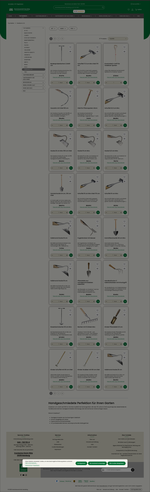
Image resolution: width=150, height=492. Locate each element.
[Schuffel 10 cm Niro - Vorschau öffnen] (124, 181)
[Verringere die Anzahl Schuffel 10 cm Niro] (106, 212)
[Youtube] (24, 475)
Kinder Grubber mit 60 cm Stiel (89, 370)
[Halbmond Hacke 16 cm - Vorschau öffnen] (70, 226)
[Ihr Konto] (132, 9)
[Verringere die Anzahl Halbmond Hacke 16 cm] (52, 255)
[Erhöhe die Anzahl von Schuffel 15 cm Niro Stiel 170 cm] (94, 212)
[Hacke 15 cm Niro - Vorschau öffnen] (97, 138)
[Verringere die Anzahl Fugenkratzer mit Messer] (79, 255)
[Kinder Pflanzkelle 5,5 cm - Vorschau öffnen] (124, 315)
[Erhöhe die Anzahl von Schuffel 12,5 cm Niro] (121, 125)
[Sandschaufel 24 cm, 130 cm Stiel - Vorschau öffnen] (70, 181)
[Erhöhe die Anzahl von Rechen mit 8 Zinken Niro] (94, 344)
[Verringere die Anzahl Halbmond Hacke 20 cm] (106, 387)
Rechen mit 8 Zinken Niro (86, 327)
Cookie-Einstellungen (58, 447)
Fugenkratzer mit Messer (86, 238)
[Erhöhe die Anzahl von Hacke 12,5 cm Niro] (121, 168)
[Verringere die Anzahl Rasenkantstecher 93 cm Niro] (52, 344)
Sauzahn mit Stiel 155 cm (59, 108)
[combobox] (77, 7)
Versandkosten (103, 486)
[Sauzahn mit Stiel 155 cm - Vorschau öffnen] (70, 96)
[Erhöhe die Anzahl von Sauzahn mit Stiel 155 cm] (67, 125)
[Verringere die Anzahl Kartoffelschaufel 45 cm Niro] (106, 255)
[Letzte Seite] (62, 38)
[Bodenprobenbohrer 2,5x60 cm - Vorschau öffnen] (70, 51)
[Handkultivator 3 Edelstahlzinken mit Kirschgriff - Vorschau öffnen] (124, 268)
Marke (62, 28)
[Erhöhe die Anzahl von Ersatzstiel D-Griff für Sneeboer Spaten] (121, 82)
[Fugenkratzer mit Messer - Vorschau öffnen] (97, 226)
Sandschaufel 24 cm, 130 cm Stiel (60, 194)
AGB (58, 442)
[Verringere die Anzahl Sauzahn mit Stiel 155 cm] (52, 125)
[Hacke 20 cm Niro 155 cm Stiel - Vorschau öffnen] (70, 138)
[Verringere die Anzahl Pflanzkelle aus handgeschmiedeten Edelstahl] (79, 301)
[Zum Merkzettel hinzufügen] (70, 47)
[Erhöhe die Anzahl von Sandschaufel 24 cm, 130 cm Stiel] (67, 212)
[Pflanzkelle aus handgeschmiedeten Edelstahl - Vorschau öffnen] (97, 268)
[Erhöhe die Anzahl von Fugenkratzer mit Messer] (94, 255)
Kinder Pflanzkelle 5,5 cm (114, 327)
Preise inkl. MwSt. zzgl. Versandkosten (61, 77)
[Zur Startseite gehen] (19, 10)
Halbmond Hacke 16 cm (58, 238)
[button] (43, 28)
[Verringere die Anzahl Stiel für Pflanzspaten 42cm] (79, 125)
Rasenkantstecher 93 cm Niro (61, 327)
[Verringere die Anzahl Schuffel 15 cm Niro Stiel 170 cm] (79, 212)
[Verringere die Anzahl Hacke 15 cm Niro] (79, 168)
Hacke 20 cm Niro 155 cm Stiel (61, 151)
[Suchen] (103, 7)
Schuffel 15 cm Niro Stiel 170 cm (89, 193)
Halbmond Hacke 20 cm (113, 370)
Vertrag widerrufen (57, 439)
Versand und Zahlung (92, 442)
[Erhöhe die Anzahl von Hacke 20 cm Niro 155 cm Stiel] (67, 168)
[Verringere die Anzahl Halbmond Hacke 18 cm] (52, 301)
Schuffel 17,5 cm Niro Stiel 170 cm (88, 64)
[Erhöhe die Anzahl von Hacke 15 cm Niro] (94, 168)
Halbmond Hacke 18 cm (58, 281)
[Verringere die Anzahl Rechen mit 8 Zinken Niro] (79, 344)
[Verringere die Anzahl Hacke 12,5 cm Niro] (106, 168)
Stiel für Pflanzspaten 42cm (87, 108)
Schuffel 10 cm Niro (111, 193)
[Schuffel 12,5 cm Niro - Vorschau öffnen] (124, 96)
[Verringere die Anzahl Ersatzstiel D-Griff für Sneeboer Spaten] (106, 82)
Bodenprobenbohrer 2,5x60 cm (60, 64)
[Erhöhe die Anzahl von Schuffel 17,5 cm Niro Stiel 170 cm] (94, 82)
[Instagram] (26, 475)
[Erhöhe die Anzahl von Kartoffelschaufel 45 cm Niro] (121, 255)
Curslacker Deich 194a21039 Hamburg (23, 454)
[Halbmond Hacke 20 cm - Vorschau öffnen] (124, 357)
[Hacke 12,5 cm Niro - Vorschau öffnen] (124, 138)
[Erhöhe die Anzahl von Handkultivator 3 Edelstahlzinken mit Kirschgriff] (121, 301)
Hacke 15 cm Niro (84, 151)
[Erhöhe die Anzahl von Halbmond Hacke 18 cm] (67, 301)
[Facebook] (21, 475)
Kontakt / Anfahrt (92, 447)
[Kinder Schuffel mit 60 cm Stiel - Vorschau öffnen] (70, 357)
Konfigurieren (81, 463)
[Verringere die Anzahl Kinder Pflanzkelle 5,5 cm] (106, 344)
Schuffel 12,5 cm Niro (112, 108)
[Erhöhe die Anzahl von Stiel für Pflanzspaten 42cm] (94, 125)
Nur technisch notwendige (97, 463)
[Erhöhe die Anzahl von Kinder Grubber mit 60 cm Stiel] (94, 387)
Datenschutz (57, 444)
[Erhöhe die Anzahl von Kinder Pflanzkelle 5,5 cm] (121, 344)
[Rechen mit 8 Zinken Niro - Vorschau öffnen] (97, 315)
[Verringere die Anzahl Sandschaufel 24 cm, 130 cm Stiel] (52, 212)
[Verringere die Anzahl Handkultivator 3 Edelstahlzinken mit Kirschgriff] (106, 301)
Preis (72, 28)
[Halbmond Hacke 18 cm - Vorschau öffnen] (70, 268)
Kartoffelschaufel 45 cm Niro (115, 238)
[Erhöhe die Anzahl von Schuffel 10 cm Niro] (121, 212)
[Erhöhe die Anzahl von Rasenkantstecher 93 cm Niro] (67, 344)
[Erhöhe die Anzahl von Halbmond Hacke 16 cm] (67, 255)
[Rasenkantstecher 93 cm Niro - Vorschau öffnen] (70, 315)
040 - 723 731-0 (23, 442)
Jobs (92, 444)
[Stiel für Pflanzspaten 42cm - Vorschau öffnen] (97, 96)
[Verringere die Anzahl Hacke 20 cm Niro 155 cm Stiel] (52, 168)
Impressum (58, 449)
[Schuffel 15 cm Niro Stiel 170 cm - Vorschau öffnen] (97, 181)
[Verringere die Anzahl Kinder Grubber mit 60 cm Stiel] (79, 387)
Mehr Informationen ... (31, 463)
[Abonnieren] (132, 470)
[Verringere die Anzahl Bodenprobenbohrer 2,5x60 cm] (52, 82)
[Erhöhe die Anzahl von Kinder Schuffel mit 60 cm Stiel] (67, 387)
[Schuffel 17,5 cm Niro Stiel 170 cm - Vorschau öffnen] (97, 51)
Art (52, 28)
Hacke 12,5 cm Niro (111, 151)
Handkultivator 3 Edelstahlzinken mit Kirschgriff (116, 281)
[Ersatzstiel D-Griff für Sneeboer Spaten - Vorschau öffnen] (124, 51)
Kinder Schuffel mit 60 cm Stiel (61, 370)
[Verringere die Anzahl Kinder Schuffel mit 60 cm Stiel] (52, 387)
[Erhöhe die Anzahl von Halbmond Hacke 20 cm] (121, 387)
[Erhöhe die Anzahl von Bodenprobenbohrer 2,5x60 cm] (67, 82)
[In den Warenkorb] (71, 82)
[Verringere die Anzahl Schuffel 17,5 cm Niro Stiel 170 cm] (79, 82)
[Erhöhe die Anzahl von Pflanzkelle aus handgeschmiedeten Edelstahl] (94, 301)
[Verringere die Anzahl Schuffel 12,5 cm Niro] (106, 125)
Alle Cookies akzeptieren (116, 463)
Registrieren (20, 4)
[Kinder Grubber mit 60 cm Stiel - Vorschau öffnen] (97, 357)
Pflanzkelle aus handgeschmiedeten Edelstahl (85, 282)
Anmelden (11, 4)
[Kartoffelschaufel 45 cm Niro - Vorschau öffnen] (124, 226)
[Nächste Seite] (58, 38)
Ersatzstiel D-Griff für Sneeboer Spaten (112, 64)
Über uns (92, 439)
